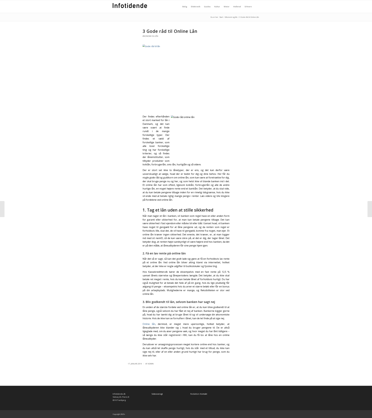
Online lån (149, 324)
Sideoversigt (157, 394)
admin (151, 363)
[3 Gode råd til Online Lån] (186, 77)
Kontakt (203, 394)
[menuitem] (184, 6)
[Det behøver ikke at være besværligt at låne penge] (2, 209)
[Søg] (256, 6)
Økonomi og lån (150, 36)
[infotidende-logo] (130, 9)
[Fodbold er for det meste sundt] (369, 209)
